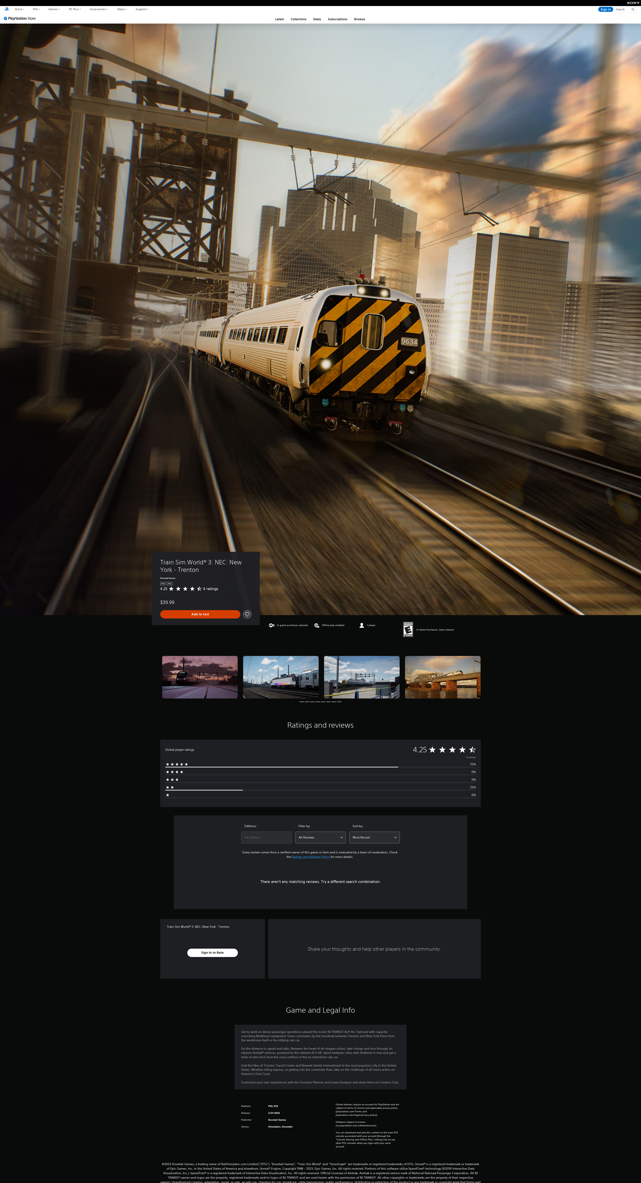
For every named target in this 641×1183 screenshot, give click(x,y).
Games (53, 9)
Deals (317, 19)
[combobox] (266, 837)
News (121, 9)
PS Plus (74, 9)
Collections (298, 19)
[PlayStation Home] (7, 9)
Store (18, 9)
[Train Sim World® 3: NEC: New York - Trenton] (200, 677)
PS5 (35, 9)
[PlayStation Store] (21, 18)
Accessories (98, 9)
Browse (359, 19)
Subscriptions (337, 19)
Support (141, 9)
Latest (279, 19)
